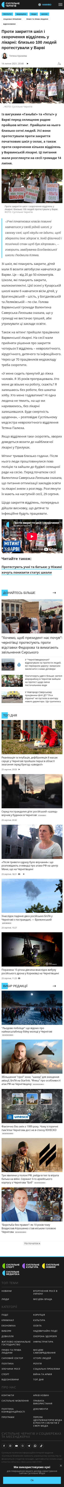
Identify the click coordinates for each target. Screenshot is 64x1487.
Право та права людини (37, 19)
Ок (32, 1480)
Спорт (5, 1374)
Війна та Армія (42, 1374)
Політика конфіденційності (13, 1410)
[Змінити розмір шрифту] (59, 63)
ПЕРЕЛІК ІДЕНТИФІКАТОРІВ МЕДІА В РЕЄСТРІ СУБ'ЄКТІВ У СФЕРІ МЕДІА (47, 1421)
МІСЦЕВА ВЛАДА (42, 1299)
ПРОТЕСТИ (7, 14)
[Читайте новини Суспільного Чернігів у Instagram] (10, 1445)
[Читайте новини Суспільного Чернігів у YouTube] (16, 1445)
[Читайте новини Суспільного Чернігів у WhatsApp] (35, 1445)
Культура (39, 1320)
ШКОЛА (44, 14)
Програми (8, 1417)
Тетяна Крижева (18, 55)
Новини (7, 1290)
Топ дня (38, 1379)
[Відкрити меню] (61, 4)
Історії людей (42, 1358)
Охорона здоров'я (45, 1336)
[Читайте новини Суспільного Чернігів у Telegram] (28, 1445)
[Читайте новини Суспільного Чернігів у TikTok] (41, 1445)
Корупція (39, 1314)
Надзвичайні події (45, 1330)
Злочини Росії (11, 1368)
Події (5, 1314)
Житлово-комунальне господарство (16, 1343)
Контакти (8, 1395)
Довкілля (8, 1336)
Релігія (37, 1363)
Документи (40, 1408)
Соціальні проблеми (12, 19)
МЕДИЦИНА (21, 14)
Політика (8, 1363)
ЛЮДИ (33, 14)
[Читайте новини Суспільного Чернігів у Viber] (22, 1445)
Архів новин (41, 1395)
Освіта (37, 1325)
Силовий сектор (12, 1358)
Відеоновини (9, 24)
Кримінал (8, 1320)
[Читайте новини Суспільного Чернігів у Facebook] (4, 1445)
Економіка (9, 1325)
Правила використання (42, 1402)
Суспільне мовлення (15, 1400)
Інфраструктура (43, 1341)
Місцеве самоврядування (44, 1351)
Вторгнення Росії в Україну (45, 1292)
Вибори (6, 1330)
